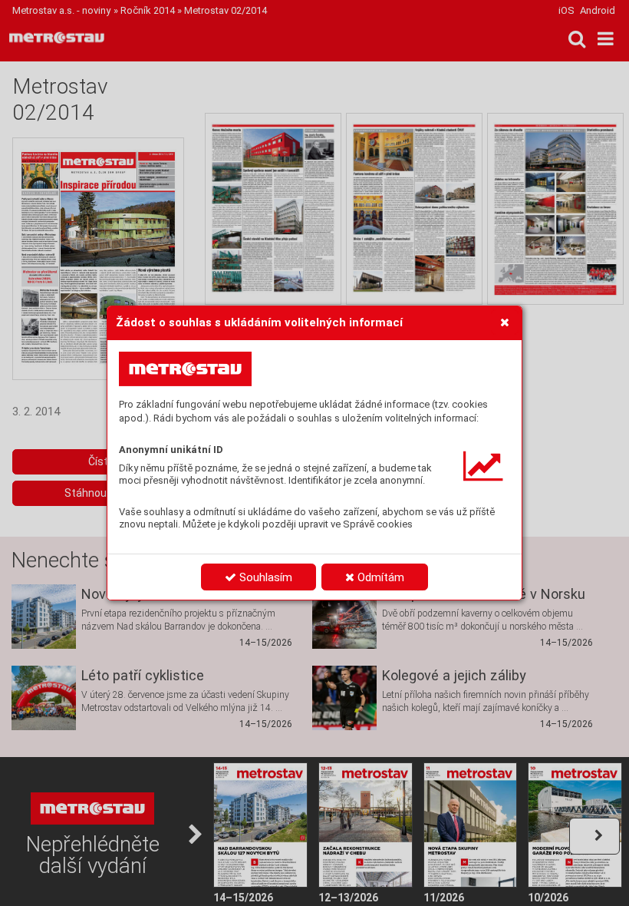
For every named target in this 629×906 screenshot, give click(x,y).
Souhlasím (264, 577)
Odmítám (379, 577)
